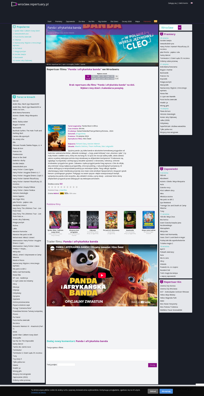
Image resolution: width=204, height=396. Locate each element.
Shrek (15, 332)
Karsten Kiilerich (69, 33)
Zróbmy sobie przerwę (169, 61)
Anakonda (130, 230)
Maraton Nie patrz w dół (22, 234)
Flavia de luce (165, 111)
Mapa (137, 21)
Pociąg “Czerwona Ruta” (22, 308)
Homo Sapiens (18, 196)
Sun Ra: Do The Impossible (23, 341)
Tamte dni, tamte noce (22, 347)
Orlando (163, 264)
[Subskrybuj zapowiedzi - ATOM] (155, 21)
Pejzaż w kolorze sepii (21, 305)
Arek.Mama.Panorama (168, 67)
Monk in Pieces (18, 260)
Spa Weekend (165, 202)
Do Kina (82, 21)
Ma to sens (164, 258)
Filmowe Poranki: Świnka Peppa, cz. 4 (27, 145)
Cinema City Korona (167, 286)
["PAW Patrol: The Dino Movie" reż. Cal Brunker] (111, 220)
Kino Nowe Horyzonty (168, 304)
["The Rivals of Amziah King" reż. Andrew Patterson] (74, 220)
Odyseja (93, 230)
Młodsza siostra (166, 196)
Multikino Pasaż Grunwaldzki (171, 310)
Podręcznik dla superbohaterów (172, 240)
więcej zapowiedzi (169, 276)
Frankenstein (18, 154)
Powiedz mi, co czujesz (169, 267)
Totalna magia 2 (166, 243)
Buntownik (164, 73)
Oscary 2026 (127, 21)
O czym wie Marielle (167, 96)
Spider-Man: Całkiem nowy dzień (55, 231)
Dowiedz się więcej (38, 392)
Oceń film (63, 190)
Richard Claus (59, 33)
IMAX (162, 301)
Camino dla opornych (21, 136)
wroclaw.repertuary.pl (33, 4)
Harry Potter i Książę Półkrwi (24, 187)
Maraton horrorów (20, 231)
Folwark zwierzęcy (167, 252)
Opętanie (16, 299)
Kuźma (15, 225)
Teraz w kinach (26, 97)
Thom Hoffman (94, 146)
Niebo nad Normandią (168, 234)
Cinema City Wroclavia (168, 289)
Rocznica (16, 323)
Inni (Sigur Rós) (18, 199)
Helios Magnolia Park (168, 298)
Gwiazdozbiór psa (167, 43)
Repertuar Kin (172, 281)
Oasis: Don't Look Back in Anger (172, 237)
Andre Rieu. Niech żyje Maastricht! (26, 104)
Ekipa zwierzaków (148, 230)
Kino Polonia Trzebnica (169, 307)
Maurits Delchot (81, 146)
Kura (162, 255)
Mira (162, 193)
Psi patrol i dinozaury (111, 230)
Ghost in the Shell (19, 157)
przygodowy (80, 133)
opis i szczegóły (68, 64)
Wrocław (167, 27)
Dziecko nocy (165, 187)
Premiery (58, 21)
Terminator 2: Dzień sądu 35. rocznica (174, 58)
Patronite (147, 21)
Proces (15, 314)
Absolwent (164, 178)
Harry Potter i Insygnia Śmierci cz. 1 (26, 172)
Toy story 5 (17, 359)
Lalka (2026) (165, 120)
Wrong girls (164, 105)
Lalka (15, 228)
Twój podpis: (52, 364)
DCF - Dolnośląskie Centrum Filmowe (174, 292)
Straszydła (17, 338)
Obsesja (16, 287)
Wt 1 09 (98, 77)
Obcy (162, 261)
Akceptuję (166, 391)
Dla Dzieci (114, 21)
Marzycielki (164, 85)
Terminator (17, 350)
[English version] (192, 3)
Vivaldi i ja (164, 102)
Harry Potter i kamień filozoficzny (26, 178)
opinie (83, 64)
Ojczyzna (16, 296)
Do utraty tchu (18, 139)
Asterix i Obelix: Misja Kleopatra (172, 181)
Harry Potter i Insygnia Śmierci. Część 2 (28, 175)
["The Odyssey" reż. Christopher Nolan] (93, 220)
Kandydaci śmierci (20, 205)
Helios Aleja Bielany (167, 295)
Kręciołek (163, 79)
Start (49, 21)
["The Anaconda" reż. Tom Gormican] (130, 220)
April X (162, 249)
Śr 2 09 (103, 77)
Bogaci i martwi (166, 70)
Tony (162, 211)
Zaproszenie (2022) (20, 377)
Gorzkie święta (165, 40)
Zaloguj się (172, 3)
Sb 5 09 (116, 77)
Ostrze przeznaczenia (21, 302)
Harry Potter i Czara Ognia (23, 169)
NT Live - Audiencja (20, 278)
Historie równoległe (167, 114)
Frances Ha (164, 76)
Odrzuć (153, 391)
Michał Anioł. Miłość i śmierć (23, 237)
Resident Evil (165, 270)
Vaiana (15, 365)
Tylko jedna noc (166, 129)
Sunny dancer (165, 55)
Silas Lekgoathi (107, 146)
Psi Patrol (18, 48)
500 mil (163, 175)
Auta (162, 184)
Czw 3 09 (107, 77)
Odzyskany (164, 123)
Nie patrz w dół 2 (167, 199)
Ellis (14, 142)
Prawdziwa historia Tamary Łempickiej (28, 311)
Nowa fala (164, 93)
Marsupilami (165, 228)
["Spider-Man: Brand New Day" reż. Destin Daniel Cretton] (55, 220)
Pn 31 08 (94, 77)
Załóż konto (183, 3)
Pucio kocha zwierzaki (168, 99)
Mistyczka (164, 231)
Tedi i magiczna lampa (169, 273)
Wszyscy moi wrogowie (74, 231)
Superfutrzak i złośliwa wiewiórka (173, 126)
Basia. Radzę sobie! (20, 122)
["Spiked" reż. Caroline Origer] (149, 220)
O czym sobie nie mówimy (23, 281)
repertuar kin (56, 64)
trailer (77, 64)
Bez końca (164, 220)
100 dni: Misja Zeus (167, 217)
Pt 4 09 (112, 77)
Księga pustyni (165, 82)
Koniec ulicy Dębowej (168, 117)
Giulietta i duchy (19, 160)
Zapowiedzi (70, 21)
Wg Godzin (102, 21)
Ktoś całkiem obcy (167, 190)
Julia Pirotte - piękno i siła (170, 52)
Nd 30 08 (88, 77)
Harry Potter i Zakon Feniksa (24, 190)
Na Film (91, 21)
